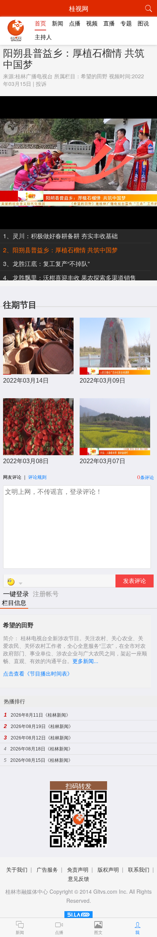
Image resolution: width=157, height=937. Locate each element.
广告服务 (47, 869)
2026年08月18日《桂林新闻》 (41, 749)
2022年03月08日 (26, 461)
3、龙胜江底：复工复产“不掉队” (46, 263)
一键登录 (17, 593)
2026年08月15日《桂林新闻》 (41, 760)
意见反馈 (78, 878)
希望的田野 (94, 76)
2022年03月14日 (26, 380)
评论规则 (37, 476)
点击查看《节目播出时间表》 (37, 673)
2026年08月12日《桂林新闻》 (42, 738)
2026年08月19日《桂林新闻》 (42, 726)
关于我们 (16, 869)
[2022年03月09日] (115, 370)
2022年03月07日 (102, 461)
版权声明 (108, 869)
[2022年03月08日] (38, 451)
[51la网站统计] (78, 913)
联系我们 (138, 869)
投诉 (41, 83)
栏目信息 (14, 603)
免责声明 (77, 869)
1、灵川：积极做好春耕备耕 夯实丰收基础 (60, 235)
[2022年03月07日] (115, 451)
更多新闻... (85, 661)
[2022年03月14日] (38, 370)
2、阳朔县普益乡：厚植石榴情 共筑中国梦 (60, 249)
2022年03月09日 (102, 380)
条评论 (147, 477)
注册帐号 (46, 593)
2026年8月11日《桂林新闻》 (40, 715)
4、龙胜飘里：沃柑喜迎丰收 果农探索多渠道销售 (69, 277)
